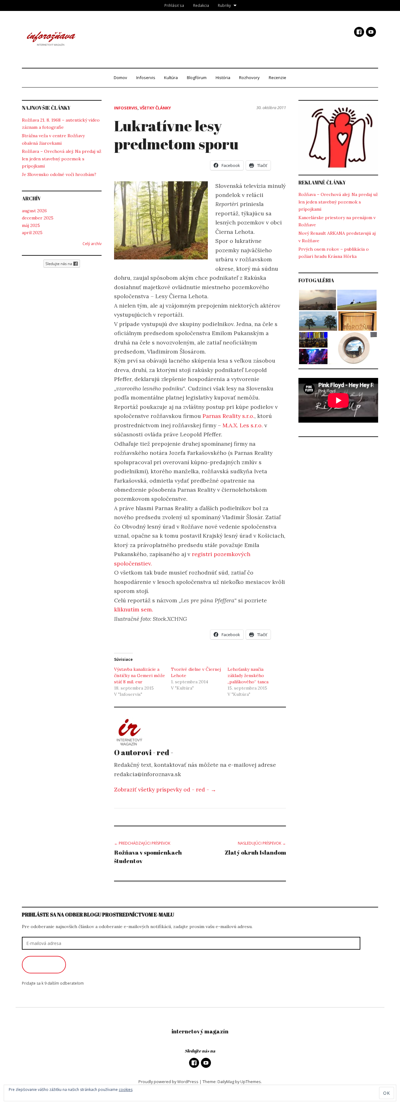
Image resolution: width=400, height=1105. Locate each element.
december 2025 (37, 218)
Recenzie (277, 77)
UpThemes (250, 1081)
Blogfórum (197, 77)
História (223, 77)
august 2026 (34, 210)
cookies (125, 1089)
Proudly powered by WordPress (168, 1081)
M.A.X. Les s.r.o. (242, 425)
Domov (120, 77)
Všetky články (155, 108)
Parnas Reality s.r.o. (228, 415)
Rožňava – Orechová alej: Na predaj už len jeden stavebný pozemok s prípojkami (61, 158)
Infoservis (145, 77)
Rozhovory (249, 77)
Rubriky (224, 5)
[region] (338, 137)
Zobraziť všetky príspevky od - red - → (165, 789)
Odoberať (44, 964)
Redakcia (201, 5)
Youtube (371, 32)
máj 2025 (31, 225)
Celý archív (92, 243)
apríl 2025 (32, 232)
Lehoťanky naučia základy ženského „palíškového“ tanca (248, 675)
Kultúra (171, 77)
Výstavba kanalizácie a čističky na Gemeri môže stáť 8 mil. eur (139, 675)
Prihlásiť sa (174, 5)
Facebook (359, 32)
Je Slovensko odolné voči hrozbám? (59, 174)
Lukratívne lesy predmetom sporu (176, 134)
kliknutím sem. (133, 609)
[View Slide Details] (338, 137)
